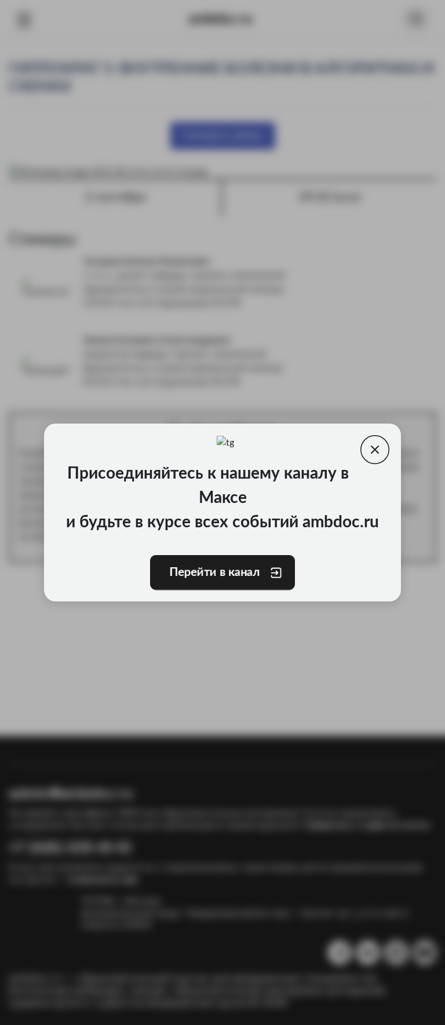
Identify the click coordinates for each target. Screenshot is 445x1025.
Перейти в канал (214, 572)
